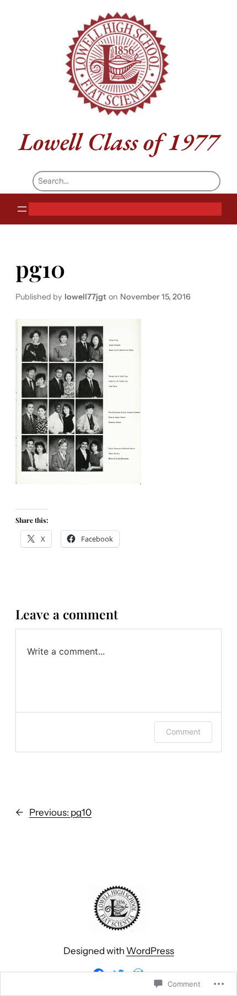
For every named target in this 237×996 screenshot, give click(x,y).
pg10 (40, 268)
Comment (183, 731)
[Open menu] (22, 209)
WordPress (150, 950)
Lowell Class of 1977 (119, 141)
